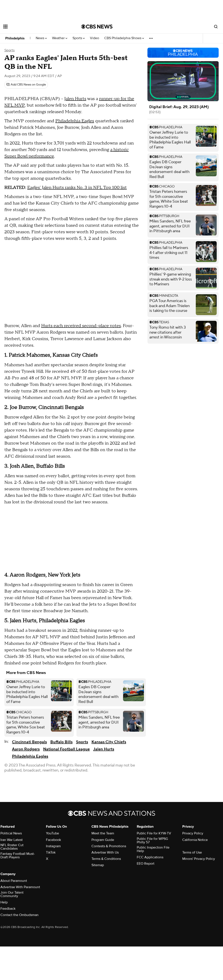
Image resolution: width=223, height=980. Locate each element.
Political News (11, 833)
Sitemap (97, 865)
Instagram (53, 846)
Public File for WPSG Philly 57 (152, 840)
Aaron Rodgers (26, 749)
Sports (78, 38)
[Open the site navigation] (34, 27)
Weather (59, 38)
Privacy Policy (192, 833)
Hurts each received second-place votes (81, 326)
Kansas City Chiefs (108, 742)
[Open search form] (216, 26)
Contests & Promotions (108, 846)
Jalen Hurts (75, 99)
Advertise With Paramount (20, 887)
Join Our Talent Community (12, 894)
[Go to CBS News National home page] (97, 26)
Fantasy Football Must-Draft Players (17, 855)
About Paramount (13, 881)
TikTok (51, 852)
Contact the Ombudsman (19, 915)
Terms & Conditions (106, 859)
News (40, 38)
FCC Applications (150, 857)
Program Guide (102, 840)
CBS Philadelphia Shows (123, 38)
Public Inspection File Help (153, 849)
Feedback (7, 908)
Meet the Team (102, 833)
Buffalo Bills (61, 742)
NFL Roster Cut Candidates (12, 846)
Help (4, 902)
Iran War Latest (11, 840)
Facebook (53, 840)
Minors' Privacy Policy (198, 859)
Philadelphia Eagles (74, 121)
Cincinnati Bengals (29, 742)
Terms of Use (192, 852)
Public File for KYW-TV (154, 833)
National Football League (66, 749)
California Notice (195, 840)
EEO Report (145, 863)
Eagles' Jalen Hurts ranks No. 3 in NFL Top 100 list (77, 187)
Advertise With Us (105, 852)
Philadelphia (15, 38)
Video (94, 38)
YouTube (52, 833)
